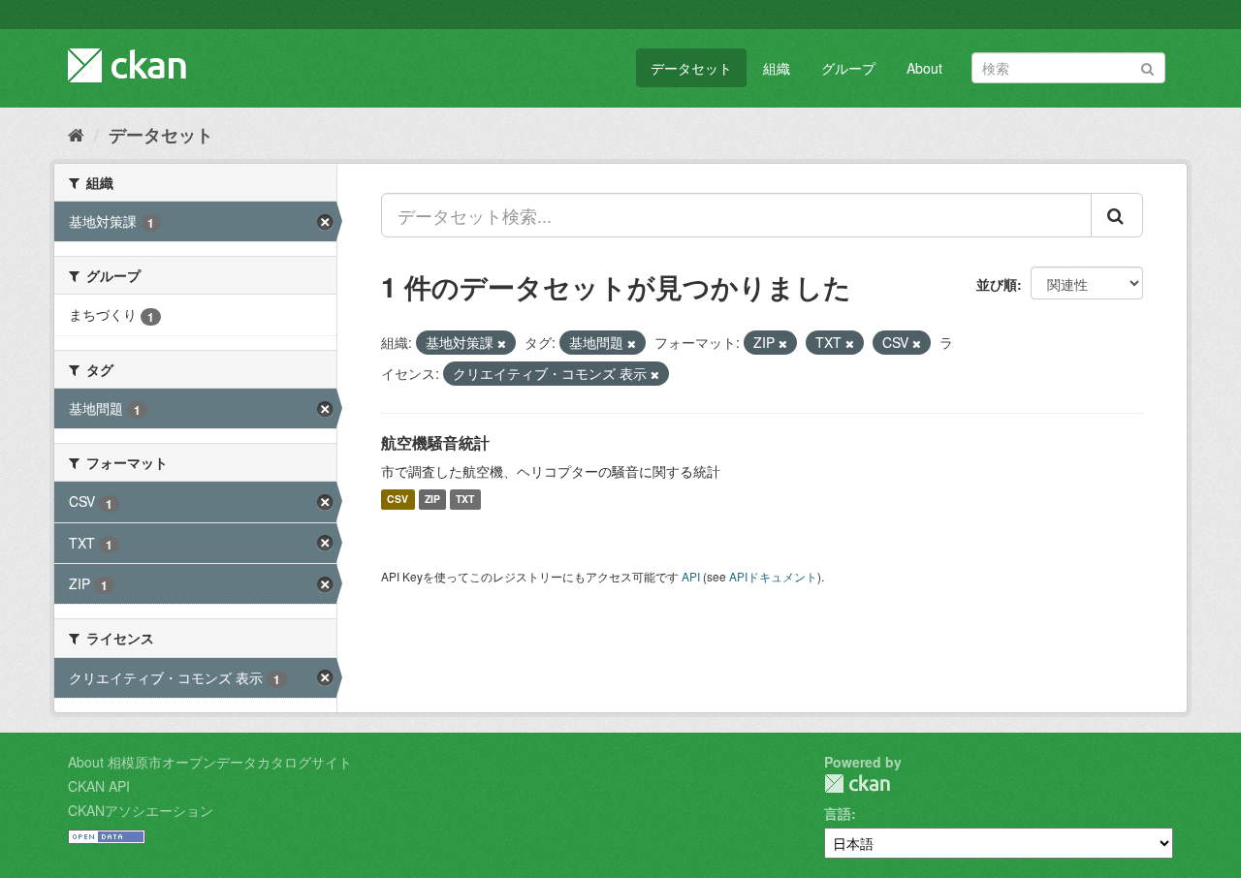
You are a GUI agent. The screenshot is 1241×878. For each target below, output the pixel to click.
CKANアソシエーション (140, 810)
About (924, 68)
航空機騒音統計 (435, 442)
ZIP (432, 499)
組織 (776, 68)
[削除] (501, 343)
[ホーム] (76, 133)
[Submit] (1147, 66)
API (691, 576)
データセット (691, 68)
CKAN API (99, 786)
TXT (465, 499)
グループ (848, 68)
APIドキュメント (773, 576)
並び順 (996, 284)
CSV (397, 499)
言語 (837, 813)
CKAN (857, 783)
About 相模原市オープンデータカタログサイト (210, 761)
